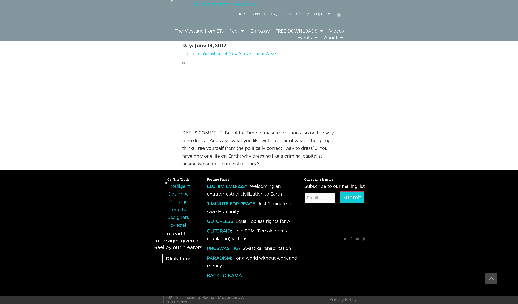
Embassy (260, 31)
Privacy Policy (343, 300)
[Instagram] (363, 239)
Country (302, 14)
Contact (259, 14)
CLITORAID (219, 231)
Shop (287, 14)
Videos (336, 31)
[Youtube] (357, 239)
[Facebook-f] (351, 239)
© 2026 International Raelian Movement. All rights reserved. (204, 299)
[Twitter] (345, 239)
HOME (242, 14)
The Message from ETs (199, 31)
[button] (339, 15)
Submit (352, 197)
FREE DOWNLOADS (296, 31)
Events (304, 37)
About (331, 37)
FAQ (274, 14)
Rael (233, 31)
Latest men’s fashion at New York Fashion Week (229, 53)
